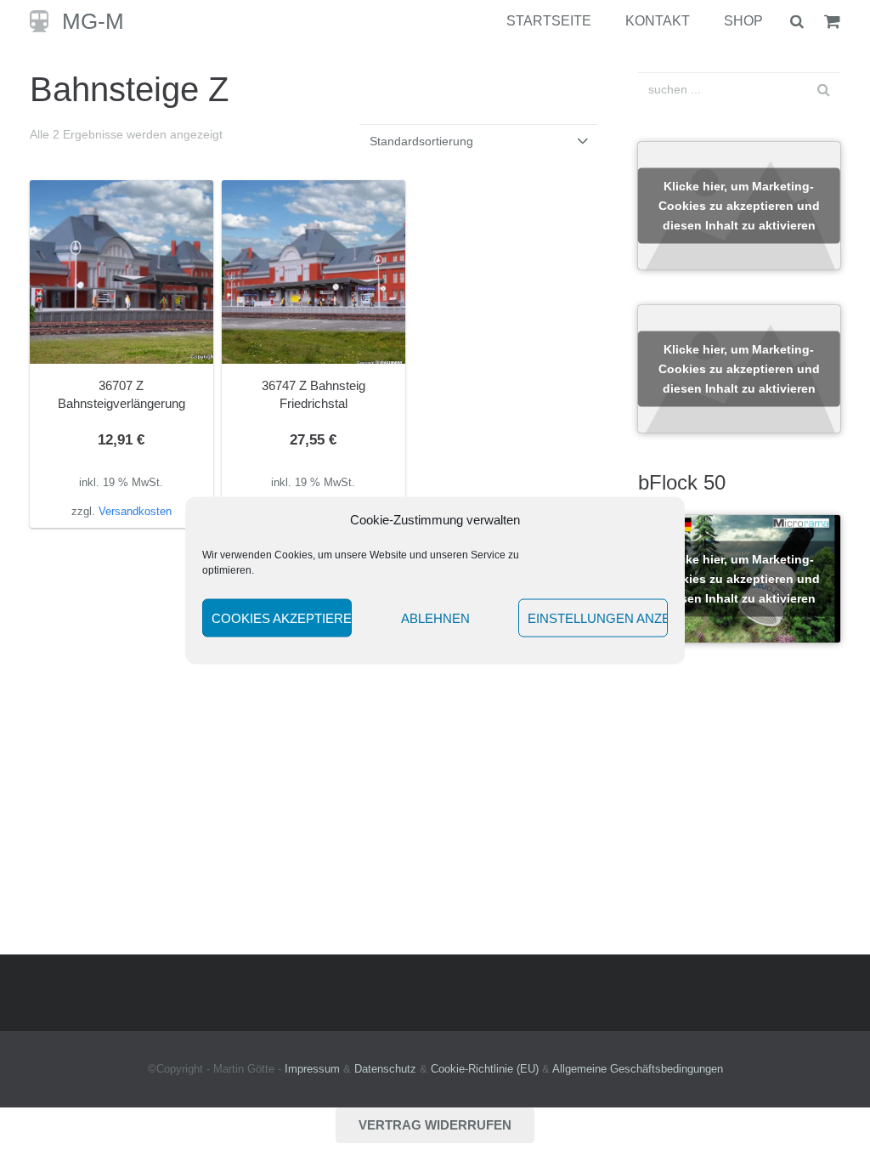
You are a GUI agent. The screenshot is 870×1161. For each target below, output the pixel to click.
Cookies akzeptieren (282, 617)
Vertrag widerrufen (435, 1125)
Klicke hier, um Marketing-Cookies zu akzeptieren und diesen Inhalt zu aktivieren (739, 205)
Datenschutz (385, 1069)
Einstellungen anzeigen (598, 617)
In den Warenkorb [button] (121, 511)
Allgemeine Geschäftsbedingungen (637, 1069)
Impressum (312, 1069)
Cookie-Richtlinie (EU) (485, 1069)
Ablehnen (435, 617)
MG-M (93, 21)
